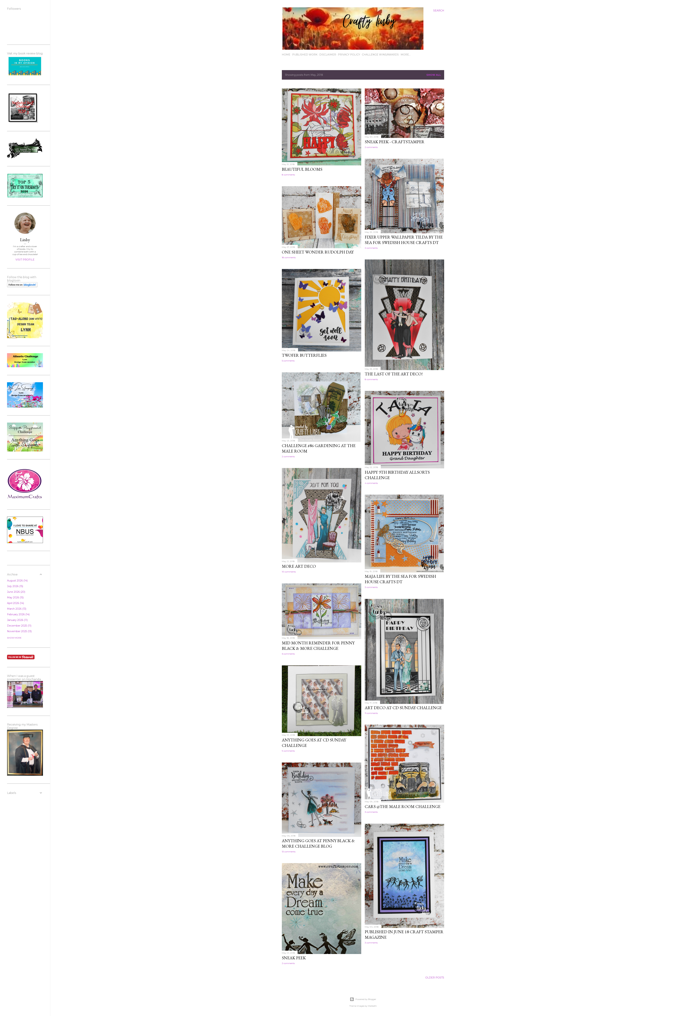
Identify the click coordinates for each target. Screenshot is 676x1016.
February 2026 (18, 614)
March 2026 (16, 608)
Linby (25, 239)
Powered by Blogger (365, 999)
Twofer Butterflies (304, 355)
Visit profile (25, 259)
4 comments (371, 483)
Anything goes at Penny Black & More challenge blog (318, 843)
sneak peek (294, 958)
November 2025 (19, 631)
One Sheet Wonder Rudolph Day (318, 252)
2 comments (371, 147)
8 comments (288, 174)
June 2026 (15, 591)
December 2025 (19, 625)
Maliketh (372, 1006)
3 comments (371, 587)
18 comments (289, 257)
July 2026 (14, 586)
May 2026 (15, 597)
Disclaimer (327, 54)
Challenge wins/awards (380, 54)
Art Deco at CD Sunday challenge (403, 707)
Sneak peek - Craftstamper (394, 141)
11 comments (371, 713)
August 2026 (17, 580)
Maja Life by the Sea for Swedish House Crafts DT (400, 579)
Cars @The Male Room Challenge (402, 806)
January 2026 (17, 620)
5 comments (288, 360)
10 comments (289, 571)
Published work (304, 54)
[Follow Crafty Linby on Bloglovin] (22, 286)
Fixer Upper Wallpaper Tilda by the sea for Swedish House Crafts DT (404, 239)
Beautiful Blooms (302, 169)
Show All (433, 74)
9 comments (288, 750)
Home (286, 54)
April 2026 (15, 603)
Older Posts (434, 977)
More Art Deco (299, 566)
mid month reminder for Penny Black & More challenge (318, 645)
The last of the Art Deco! (394, 374)
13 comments (288, 851)
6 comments (288, 653)
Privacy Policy (349, 54)
